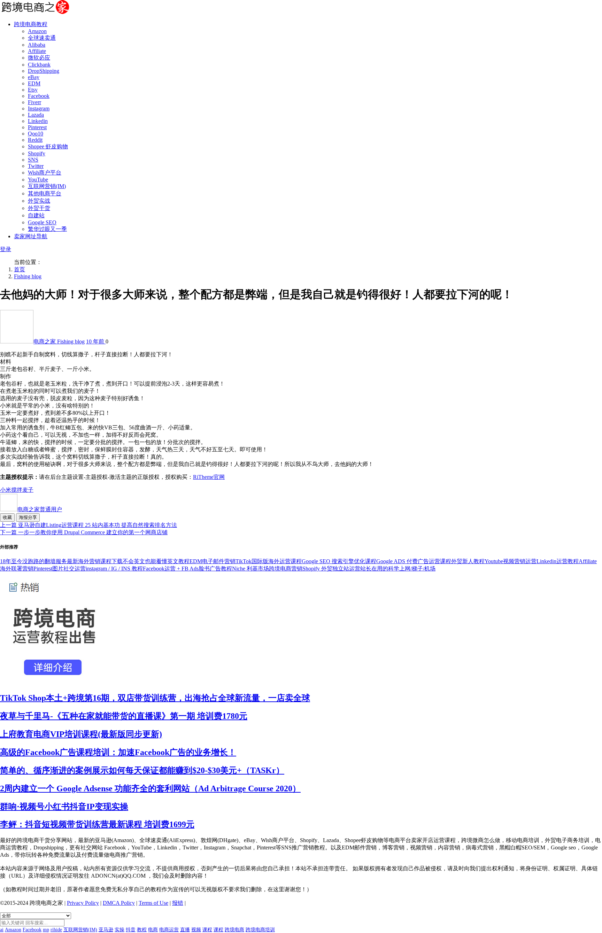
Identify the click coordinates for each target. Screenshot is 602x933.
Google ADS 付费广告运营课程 (413, 561)
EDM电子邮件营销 (213, 561)
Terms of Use (153, 903)
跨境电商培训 (260, 929)
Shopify (36, 153)
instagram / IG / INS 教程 (114, 569)
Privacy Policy (83, 903)
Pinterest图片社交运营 (59, 569)
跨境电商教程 (30, 24)
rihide (56, 929)
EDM (34, 83)
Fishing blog (27, 276)
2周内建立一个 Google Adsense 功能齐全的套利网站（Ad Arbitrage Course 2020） (150, 788)
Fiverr (34, 102)
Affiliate (37, 51)
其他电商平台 (44, 193)
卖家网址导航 (30, 236)
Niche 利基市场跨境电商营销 (267, 569)
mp (46, 929)
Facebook (38, 96)
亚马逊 (106, 929)
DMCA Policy (119, 903)
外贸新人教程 (468, 561)
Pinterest (37, 127)
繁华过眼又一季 (47, 229)
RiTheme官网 (209, 477)
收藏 (7, 517)
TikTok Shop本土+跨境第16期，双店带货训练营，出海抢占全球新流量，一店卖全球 (155, 697)
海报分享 (28, 517)
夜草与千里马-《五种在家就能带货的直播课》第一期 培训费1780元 (123, 716)
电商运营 (169, 929)
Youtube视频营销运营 (511, 561)
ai (1, 929)
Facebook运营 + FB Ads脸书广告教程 (187, 569)
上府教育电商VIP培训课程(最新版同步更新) (81, 734)
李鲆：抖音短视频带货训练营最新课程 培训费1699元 (97, 824)
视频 (196, 929)
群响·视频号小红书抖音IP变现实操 (64, 806)
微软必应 (39, 58)
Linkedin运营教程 (558, 561)
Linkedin (38, 121)
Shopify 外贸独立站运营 (331, 569)
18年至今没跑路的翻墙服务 (33, 561)
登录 (5, 249)
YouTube (38, 179)
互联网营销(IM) (47, 186)
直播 (185, 929)
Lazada (36, 115)
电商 (153, 929)
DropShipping (43, 71)
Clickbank (39, 65)
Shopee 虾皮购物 (48, 146)
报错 (177, 903)
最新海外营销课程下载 (95, 561)
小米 (5, 490)
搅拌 (16, 490)
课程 (207, 929)
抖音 (131, 929)
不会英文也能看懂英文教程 (156, 561)
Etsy (33, 90)
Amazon (37, 31)
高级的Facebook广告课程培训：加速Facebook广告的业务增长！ (118, 752)
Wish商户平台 (44, 173)
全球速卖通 (42, 38)
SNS (33, 160)
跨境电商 (234, 929)
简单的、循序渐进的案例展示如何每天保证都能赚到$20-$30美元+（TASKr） (142, 770)
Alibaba (36, 45)
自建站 (36, 215)
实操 (119, 929)
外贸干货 (39, 208)
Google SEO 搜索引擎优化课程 (339, 561)
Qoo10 (35, 134)
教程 (142, 929)
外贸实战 (39, 201)
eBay (33, 77)
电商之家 (45, 341)
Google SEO (42, 222)
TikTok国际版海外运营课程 (269, 561)
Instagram (38, 108)
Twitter (36, 166)
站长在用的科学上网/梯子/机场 (397, 569)
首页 (19, 269)
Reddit (35, 140)
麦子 (27, 490)
